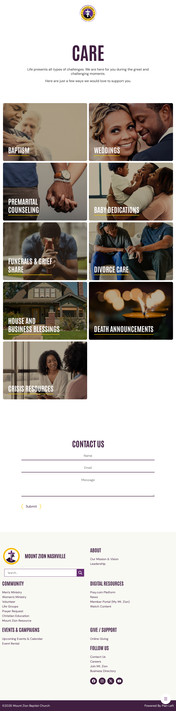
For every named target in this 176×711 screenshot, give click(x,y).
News (94, 597)
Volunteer (8, 602)
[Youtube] (119, 681)
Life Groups (10, 606)
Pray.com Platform (102, 592)
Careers (95, 661)
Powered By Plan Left (159, 706)
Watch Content (100, 606)
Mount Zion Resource (16, 620)
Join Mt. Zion (99, 666)
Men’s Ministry (12, 592)
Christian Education (15, 616)
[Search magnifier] (80, 572)
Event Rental (10, 643)
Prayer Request (12, 611)
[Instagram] (102, 681)
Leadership (98, 564)
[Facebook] (93, 681)
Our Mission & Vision (104, 559)
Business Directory (103, 671)
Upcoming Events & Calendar (22, 639)
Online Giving (99, 639)
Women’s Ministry (14, 597)
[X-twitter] (110, 681)
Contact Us (98, 657)
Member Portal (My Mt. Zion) (110, 602)
